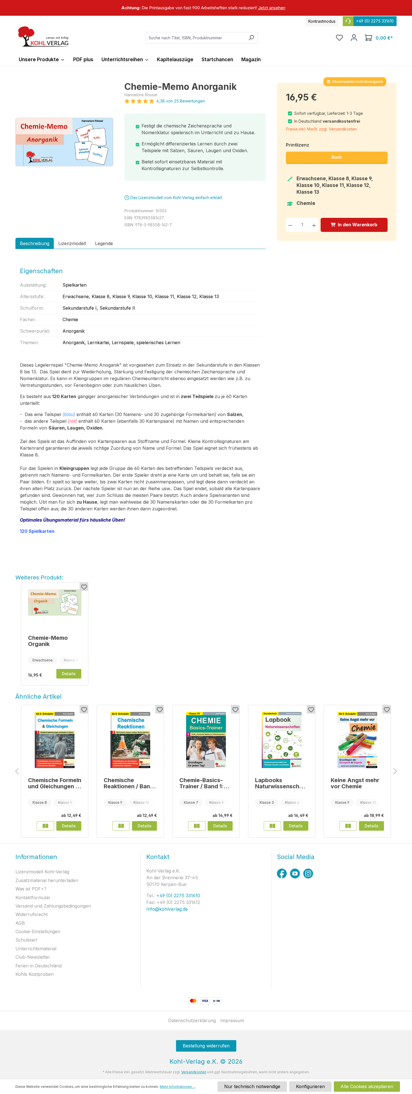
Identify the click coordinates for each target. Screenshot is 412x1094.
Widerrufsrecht (31, 914)
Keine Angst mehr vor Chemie (355, 783)
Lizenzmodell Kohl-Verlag (42, 871)
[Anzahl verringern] (290, 225)
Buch (337, 157)
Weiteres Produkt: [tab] (39, 577)
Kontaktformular (32, 897)
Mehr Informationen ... (177, 1086)
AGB (20, 923)
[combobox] (195, 38)
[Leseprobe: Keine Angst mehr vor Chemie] (348, 826)
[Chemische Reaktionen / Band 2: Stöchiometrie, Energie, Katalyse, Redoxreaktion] (130, 740)
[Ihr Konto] (354, 37)
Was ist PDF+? (31, 889)
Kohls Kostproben (34, 974)
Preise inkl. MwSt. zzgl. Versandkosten (321, 129)
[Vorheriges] (17, 771)
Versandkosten (193, 1072)
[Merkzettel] (339, 37)
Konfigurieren (310, 1086)
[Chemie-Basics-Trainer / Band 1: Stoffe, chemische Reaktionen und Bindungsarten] (206, 740)
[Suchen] (251, 38)
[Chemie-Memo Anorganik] (64, 142)
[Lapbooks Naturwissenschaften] (281, 740)
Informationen (36, 856)
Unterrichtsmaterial (35, 948)
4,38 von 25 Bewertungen (180, 101)
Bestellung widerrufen (206, 1046)
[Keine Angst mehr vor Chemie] (357, 740)
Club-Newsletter (32, 957)
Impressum (232, 1020)
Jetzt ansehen (271, 7)
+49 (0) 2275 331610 (177, 895)
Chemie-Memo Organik (48, 641)
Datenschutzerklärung (192, 1020)
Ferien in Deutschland (38, 966)
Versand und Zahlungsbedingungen (53, 906)
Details (69, 673)
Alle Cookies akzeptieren (367, 1086)
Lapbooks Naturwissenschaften (281, 783)
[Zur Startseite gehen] (43, 36)
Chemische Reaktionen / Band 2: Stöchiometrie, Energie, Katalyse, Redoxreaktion (129, 783)
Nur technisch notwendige (252, 1086)
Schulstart (26, 940)
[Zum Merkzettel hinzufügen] (84, 587)
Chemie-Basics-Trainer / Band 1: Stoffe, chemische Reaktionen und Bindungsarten (204, 783)
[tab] (34, 243)
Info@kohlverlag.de (167, 909)
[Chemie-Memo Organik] (54, 607)
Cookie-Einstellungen (37, 931)
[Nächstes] (395, 771)
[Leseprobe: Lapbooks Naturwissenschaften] (272, 826)
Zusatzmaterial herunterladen (46, 880)
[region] (206, 8)
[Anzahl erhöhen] (314, 225)
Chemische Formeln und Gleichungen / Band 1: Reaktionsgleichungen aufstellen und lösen (54, 783)
